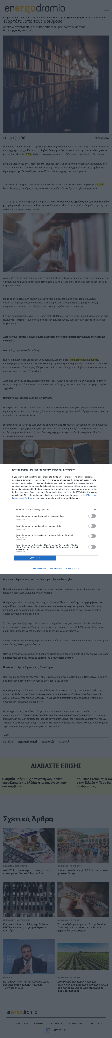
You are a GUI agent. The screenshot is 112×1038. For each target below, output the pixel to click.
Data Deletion (39, 568)
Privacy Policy (72, 568)
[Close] (106, 470)
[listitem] (56, 509)
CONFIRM (35, 558)
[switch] (92, 516)
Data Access (56, 568)
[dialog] (56, 519)
